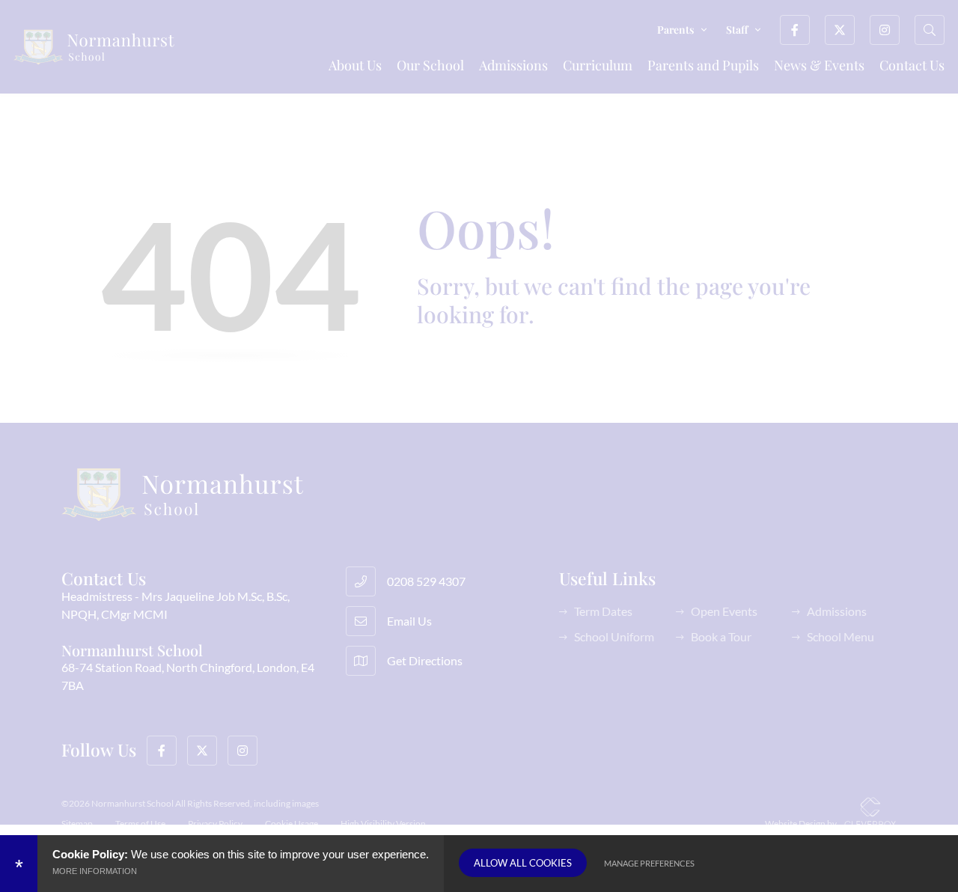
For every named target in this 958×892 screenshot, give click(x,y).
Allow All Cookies (523, 863)
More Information (94, 871)
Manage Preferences (649, 863)
